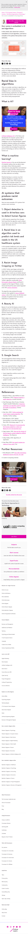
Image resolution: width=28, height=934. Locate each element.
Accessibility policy (6, 891)
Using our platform (6, 819)
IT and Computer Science (7, 637)
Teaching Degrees (5, 703)
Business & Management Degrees (9, 720)
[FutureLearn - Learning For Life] (14, 930)
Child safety (4, 909)
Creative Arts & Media (6, 644)
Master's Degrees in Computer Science (10, 733)
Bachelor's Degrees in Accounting (9, 771)
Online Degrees (5, 603)
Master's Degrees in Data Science (9, 737)
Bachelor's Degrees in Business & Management (11, 785)
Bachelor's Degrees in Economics (9, 774)
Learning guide (5, 826)
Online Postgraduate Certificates (9, 613)
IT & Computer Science (11, 12)
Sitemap (3, 895)
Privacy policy (5, 878)
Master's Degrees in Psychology (8, 730)
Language (4, 641)
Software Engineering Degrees (8, 716)
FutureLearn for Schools (7, 861)
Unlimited (4, 833)
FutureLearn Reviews (6, 823)
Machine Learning (6, 162)
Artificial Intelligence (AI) (8, 136)
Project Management (6, 678)
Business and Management (7, 624)
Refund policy (5, 881)
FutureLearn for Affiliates (7, 864)
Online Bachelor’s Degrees (7, 610)
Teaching (3, 631)
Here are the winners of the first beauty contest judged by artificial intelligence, (14, 433)
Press (3, 806)
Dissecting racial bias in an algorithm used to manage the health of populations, (14, 405)
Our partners (4, 847)
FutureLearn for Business (7, 854)
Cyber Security (5, 675)
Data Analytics (5, 661)
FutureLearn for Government (8, 857)
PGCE (3, 713)
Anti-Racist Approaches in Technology (16, 14)
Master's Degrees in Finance (8, 747)
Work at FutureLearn (6, 802)
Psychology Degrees (6, 699)
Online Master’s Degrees (7, 606)
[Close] (26, 1)
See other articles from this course (14, 494)
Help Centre (4, 912)
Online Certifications (6, 593)
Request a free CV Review (7, 836)
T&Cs (3, 874)
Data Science (4, 668)
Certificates (4, 830)
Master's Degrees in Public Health (9, 744)
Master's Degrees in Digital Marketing (10, 740)
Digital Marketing (5, 658)
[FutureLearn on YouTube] (16, 927)
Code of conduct (5, 888)
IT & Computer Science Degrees (8, 706)
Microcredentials (5, 596)
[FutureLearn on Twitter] (13, 927)
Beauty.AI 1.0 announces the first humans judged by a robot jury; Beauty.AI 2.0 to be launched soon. (14, 426)
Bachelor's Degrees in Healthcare (9, 764)
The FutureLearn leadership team (9, 799)
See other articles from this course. (16, 21)
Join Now (14, 536)
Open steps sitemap (6, 898)
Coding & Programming (7, 682)
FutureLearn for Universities (8, 850)
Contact (3, 916)
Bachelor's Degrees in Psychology (9, 768)
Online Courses (5, 590)
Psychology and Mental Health (8, 634)
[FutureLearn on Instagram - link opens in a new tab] (10, 927)
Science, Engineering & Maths (8, 648)
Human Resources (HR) (6, 672)
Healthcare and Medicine (7, 627)
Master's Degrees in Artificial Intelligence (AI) (11, 754)
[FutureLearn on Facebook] (8, 927)
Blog (3, 809)
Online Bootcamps (6, 600)
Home (3, 12)
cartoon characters (12, 287)
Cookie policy (4, 885)
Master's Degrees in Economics (8, 750)
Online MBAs (4, 696)
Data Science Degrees (6, 709)
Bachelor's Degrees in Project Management (11, 781)
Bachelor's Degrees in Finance (8, 778)
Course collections (6, 685)
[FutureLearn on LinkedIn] (19, 927)
